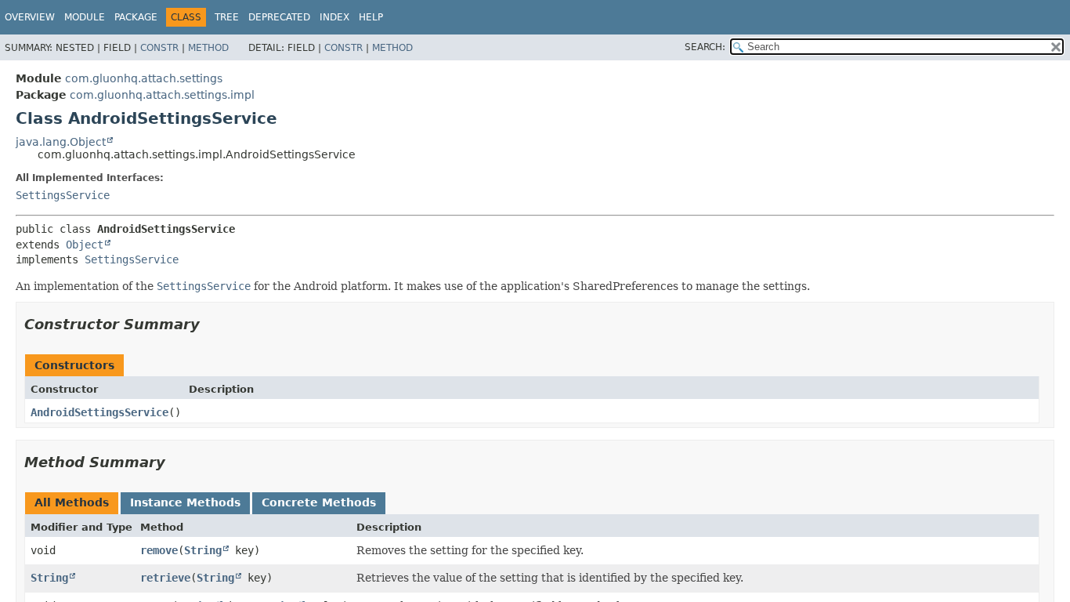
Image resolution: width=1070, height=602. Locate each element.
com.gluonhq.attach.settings (143, 78)
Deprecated (279, 17)
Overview (30, 17)
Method (208, 47)
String (203, 550)
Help (371, 17)
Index (334, 17)
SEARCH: (705, 47)
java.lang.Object (61, 142)
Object (84, 244)
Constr (159, 47)
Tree (227, 17)
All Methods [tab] (71, 502)
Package (135, 17)
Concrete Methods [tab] (319, 502)
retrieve (165, 577)
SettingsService (63, 195)
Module (84, 17)
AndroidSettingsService (99, 412)
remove (159, 550)
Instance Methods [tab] (185, 502)
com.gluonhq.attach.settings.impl (162, 95)
